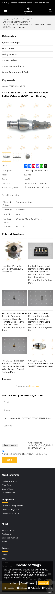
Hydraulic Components (12, 506)
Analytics (23, 588)
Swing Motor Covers (11, 513)
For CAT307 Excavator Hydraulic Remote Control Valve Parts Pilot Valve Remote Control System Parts (14, 366)
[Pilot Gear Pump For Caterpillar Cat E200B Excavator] (14, 250)
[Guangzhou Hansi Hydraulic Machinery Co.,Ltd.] (28, 10)
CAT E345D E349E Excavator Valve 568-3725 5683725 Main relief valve (40, 364)
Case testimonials (10, 538)
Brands (5, 555)
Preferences (35, 588)
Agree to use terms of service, (24, 454)
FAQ (4, 559)
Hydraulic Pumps (9, 481)
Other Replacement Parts (15, 22)
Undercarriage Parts (11, 509)
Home (6, 19)
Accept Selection (28, 583)
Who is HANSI (8, 530)
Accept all (43, 583)
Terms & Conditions (39, 454)
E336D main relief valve (13, 86)
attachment (11, 445)
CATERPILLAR (23, 19)
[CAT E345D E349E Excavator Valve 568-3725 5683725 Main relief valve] (40, 345)
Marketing (48, 588)
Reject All (12, 583)
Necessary (11, 588)
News (4, 542)
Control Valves (8, 493)
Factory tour (7, 534)
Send (9, 460)
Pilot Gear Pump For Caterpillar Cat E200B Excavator (12, 269)
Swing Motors (8, 489)
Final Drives (7, 485)
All (12, 19)
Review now (34, 386)
